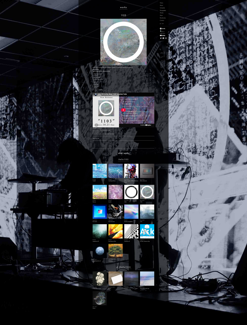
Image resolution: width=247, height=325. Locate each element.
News (161, 3)
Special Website (96, 69)
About (161, 5)
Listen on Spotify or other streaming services (101, 71)
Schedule (162, 8)
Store (161, 15)
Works (161, 13)
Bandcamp (163, 18)
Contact (162, 20)
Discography (163, 10)
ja (160, 23)
